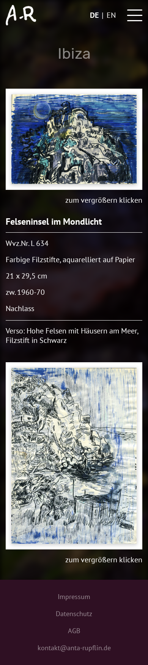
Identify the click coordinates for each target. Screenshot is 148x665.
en (111, 15)
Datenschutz (74, 613)
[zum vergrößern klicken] (74, 139)
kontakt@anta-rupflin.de (74, 647)
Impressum (74, 596)
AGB (74, 630)
